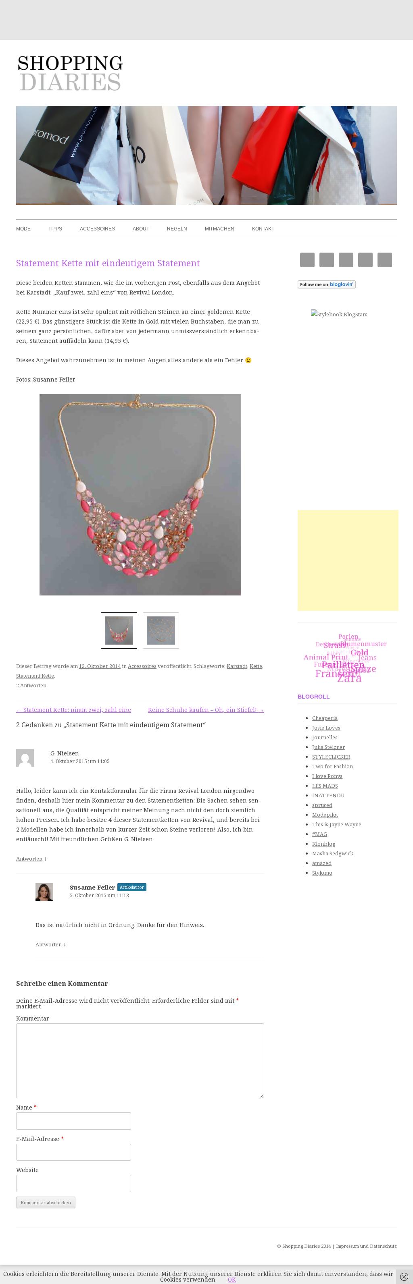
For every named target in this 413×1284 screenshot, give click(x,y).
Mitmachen (219, 229)
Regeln (177, 229)
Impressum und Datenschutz (366, 1246)
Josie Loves (326, 727)
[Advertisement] (348, 560)
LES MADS (325, 785)
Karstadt (237, 666)
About (141, 229)
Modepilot (325, 814)
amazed (322, 863)
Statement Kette (35, 675)
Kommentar (32, 1018)
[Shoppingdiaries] (69, 76)
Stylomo (322, 872)
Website (27, 1170)
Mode (23, 229)
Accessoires (97, 229)
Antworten (29, 858)
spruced (322, 805)
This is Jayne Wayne (336, 824)
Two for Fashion (332, 766)
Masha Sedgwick (332, 853)
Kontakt (263, 229)
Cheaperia (325, 718)
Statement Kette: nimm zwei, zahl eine (73, 710)
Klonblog (324, 843)
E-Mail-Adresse (40, 1139)
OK (232, 1279)
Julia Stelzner (328, 747)
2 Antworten (31, 685)
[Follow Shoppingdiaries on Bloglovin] (327, 286)
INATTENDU (328, 795)
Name (26, 1107)
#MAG (319, 834)
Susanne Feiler (92, 887)
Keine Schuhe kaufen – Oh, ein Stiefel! (206, 710)
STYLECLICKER (331, 756)
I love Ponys (327, 776)
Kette (256, 666)
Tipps (55, 229)
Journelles (325, 737)
